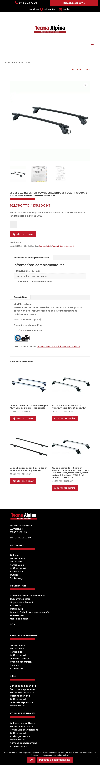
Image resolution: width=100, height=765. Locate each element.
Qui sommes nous (20, 598)
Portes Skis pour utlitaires (24, 729)
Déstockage (16, 578)
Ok (31, 759)
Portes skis (16, 561)
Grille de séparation (21, 661)
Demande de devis (74, 2)
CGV (12, 624)
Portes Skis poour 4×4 (22, 692)
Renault (55, 246)
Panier (66, 9)
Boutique (34, 9)
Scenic (62, 246)
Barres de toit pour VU (22, 726)
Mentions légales (19, 618)
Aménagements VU (20, 736)
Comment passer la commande (27, 595)
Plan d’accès (17, 615)
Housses (14, 665)
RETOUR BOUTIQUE (81, 69)
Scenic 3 (70, 246)
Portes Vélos (17, 564)
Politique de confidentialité (54, 759)
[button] (85, 85)
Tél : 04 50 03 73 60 (20, 537)
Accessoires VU (18, 746)
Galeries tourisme (20, 658)
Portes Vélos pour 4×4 (22, 689)
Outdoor (14, 574)
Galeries (14, 555)
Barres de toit (45, 246)
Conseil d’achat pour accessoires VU (30, 612)
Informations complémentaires (31, 257)
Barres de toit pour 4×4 (23, 685)
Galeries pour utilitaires (22, 723)
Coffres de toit (18, 568)
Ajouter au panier (23, 234)
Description (20, 297)
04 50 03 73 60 (28, 3)
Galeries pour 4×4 (20, 695)
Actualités (15, 605)
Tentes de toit (17, 705)
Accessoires (16, 571)
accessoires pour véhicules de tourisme (58, 346)
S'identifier (50, 9)
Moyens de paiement (21, 602)
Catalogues (16, 608)
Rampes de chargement (23, 742)
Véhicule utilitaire (42, 281)
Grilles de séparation (21, 702)
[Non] (97, 757)
